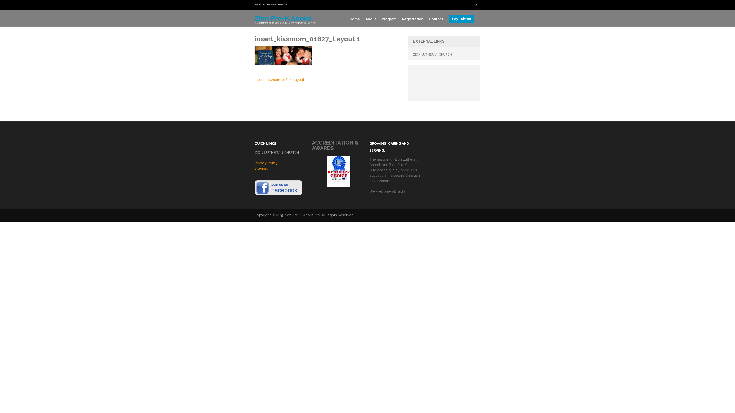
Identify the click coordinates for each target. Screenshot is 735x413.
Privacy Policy (266, 163)
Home (355, 19)
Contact (436, 19)
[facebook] (476, 5)
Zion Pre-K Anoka (283, 18)
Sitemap (261, 168)
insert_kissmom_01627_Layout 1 (281, 80)
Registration (412, 19)
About (371, 19)
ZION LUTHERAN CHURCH (271, 4)
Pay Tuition (461, 19)
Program (389, 19)
